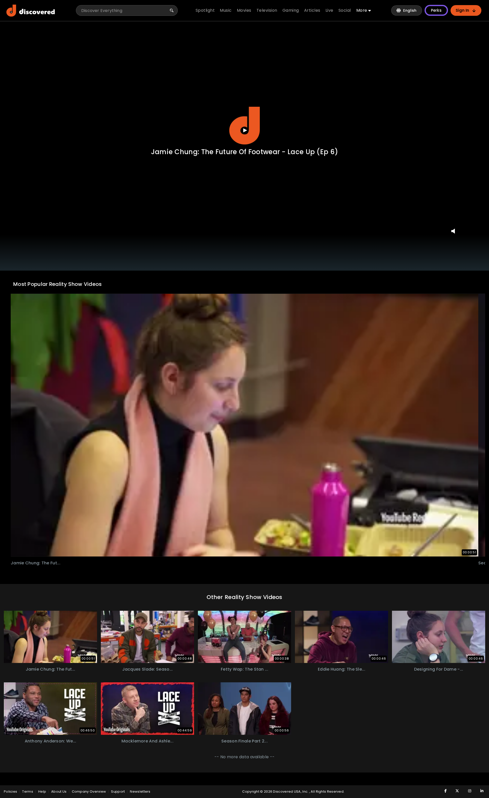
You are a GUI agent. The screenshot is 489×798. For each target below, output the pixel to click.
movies (244, 10)
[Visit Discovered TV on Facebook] (442, 791)
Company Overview (89, 791)
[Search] (171, 10)
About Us (58, 791)
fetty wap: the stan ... (244, 669)
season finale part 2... (244, 741)
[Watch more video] (50, 637)
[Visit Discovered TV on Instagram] (466, 791)
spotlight (205, 10)
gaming (290, 10)
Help (42, 791)
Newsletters (140, 791)
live (329, 10)
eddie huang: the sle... (341, 669)
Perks (436, 10)
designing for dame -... (438, 669)
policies (10, 791)
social (344, 10)
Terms (27, 791)
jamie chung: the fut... (35, 563)
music (226, 10)
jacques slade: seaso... (147, 669)
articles (312, 10)
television (266, 10)
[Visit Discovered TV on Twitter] (454, 791)
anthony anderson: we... (50, 741)
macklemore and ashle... (147, 741)
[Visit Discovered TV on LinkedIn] (479, 791)
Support (118, 791)
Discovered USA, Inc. (291, 791)
